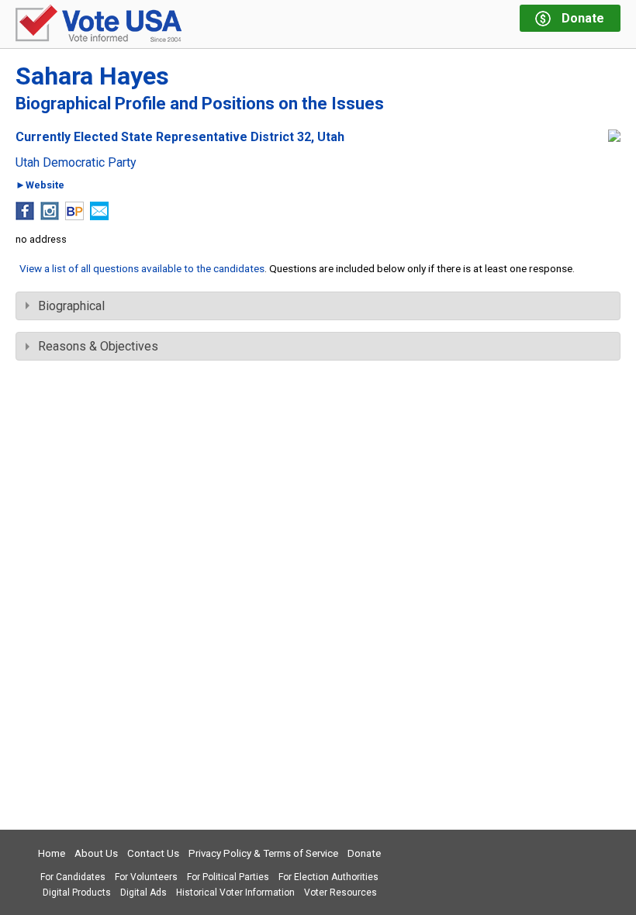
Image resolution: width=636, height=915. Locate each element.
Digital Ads (143, 892)
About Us (96, 853)
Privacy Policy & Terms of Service (263, 853)
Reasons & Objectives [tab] (98, 346)
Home (51, 853)
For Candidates (72, 877)
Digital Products (77, 892)
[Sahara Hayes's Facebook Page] (25, 216)
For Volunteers (146, 877)
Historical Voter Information (235, 892)
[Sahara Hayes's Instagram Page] (49, 216)
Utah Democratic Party (76, 163)
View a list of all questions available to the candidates (141, 268)
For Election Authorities (328, 877)
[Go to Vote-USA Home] (98, 24)
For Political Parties (228, 877)
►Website (40, 186)
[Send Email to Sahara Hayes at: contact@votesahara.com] (99, 216)
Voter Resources (340, 892)
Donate (364, 853)
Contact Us (153, 853)
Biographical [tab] (71, 306)
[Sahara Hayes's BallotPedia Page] (74, 216)
